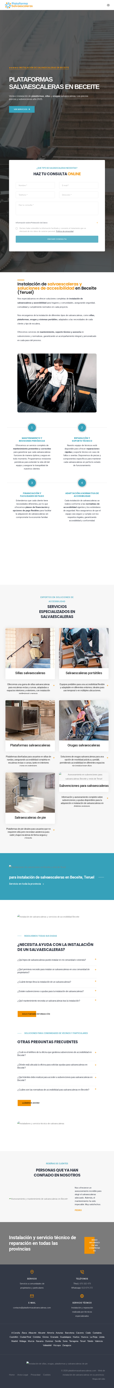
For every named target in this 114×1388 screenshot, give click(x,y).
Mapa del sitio (98, 1379)
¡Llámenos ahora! (31, 1103)
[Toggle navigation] (108, 5)
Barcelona (69, 1333)
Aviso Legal (22, 1375)
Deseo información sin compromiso (94, 1245)
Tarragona (73, 1341)
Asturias (59, 1333)
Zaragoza (66, 1345)
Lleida (101, 1337)
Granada (54, 1337)
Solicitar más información (36, 1014)
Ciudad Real (25, 1337)
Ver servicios (20, 109)
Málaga (22, 1341)
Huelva (76, 1337)
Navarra (39, 1341)
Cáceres (80, 1333)
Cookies (47, 1375)
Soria (65, 1341)
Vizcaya (57, 1345)
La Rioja (93, 1337)
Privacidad (35, 1375)
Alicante (41, 1333)
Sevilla (58, 1341)
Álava (24, 1333)
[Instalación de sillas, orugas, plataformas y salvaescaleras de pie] (57, 1363)
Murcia (31, 1341)
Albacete (32, 1333)
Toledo (90, 1341)
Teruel (83, 1341)
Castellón (14, 1337)
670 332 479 (85, 1283)
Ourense (49, 1341)
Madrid (14, 1341)
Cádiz (88, 1333)
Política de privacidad (64, 231)
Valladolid (47, 1345)
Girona (45, 1337)
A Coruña (15, 1333)
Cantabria (97, 1333)
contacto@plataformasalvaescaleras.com (32, 1307)
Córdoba (37, 1337)
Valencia (99, 1341)
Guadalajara (65, 1337)
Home (12, 1375)
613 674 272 (87, 1288)
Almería (50, 1333)
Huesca (84, 1337)
